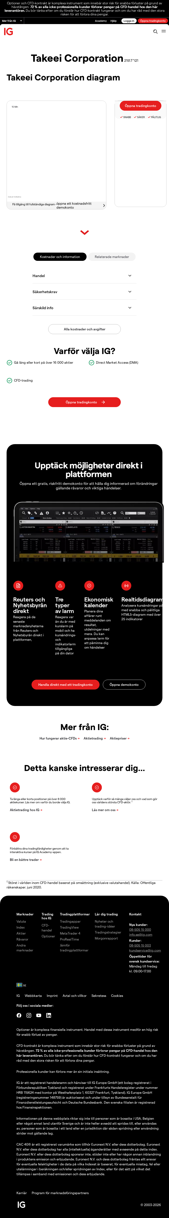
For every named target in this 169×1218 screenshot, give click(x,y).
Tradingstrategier (108, 932)
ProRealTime (69, 939)
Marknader (25, 914)
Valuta (21, 921)
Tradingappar (70, 921)
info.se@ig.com (140, 934)
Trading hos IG (47, 916)
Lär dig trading (106, 914)
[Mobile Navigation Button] (163, 31)
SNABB (127, 117)
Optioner (48, 936)
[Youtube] (38, 1015)
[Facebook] (18, 1015)
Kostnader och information (60, 257)
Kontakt (135, 914)
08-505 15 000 (140, 929)
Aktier (21, 933)
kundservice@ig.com (145, 950)
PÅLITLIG (156, 117)
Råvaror (22, 939)
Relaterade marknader (112, 257)
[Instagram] (28, 1015)
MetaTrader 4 (70, 933)
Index (20, 927)
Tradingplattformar (75, 914)
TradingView (69, 927)
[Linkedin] (48, 1015)
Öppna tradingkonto (153, 20)
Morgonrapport (106, 938)
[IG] (8, 31)
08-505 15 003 (140, 945)
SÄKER (141, 117)
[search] (155, 31)
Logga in (129, 20)
